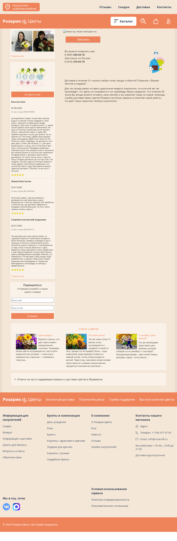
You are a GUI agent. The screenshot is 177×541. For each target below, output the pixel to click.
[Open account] (168, 21)
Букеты (51, 434)
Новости (96, 434)
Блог (94, 428)
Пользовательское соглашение (109, 505)
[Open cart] (155, 21)
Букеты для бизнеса (14, 444)
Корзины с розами (58, 453)
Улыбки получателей (103, 447)
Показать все (17, 55)
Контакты (164, 7)
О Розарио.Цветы (101, 422)
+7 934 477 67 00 (161, 432)
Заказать (83, 39)
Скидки (123, 7)
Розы (50, 428)
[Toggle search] (143, 21)
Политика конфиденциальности (110, 499)
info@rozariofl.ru (158, 439)
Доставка (143, 7)
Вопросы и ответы (14, 451)
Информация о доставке (17, 438)
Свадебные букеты (58, 459)
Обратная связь (12, 457)
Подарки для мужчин (59, 447)
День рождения (56, 422)
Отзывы (105, 7)
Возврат (7, 432)
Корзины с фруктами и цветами (66, 440)
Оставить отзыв (32, 94)
